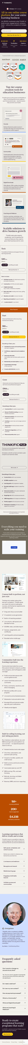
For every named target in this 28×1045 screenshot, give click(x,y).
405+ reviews (17, 9)
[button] (14, 849)
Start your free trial (13, 269)
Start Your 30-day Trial (13, 35)
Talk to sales (13, 467)
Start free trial (7, 1034)
